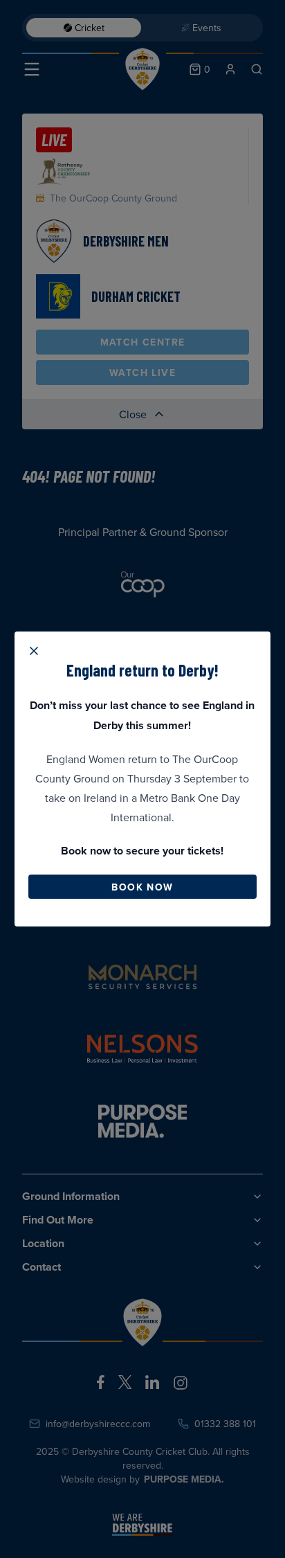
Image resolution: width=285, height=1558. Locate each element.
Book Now (142, 887)
